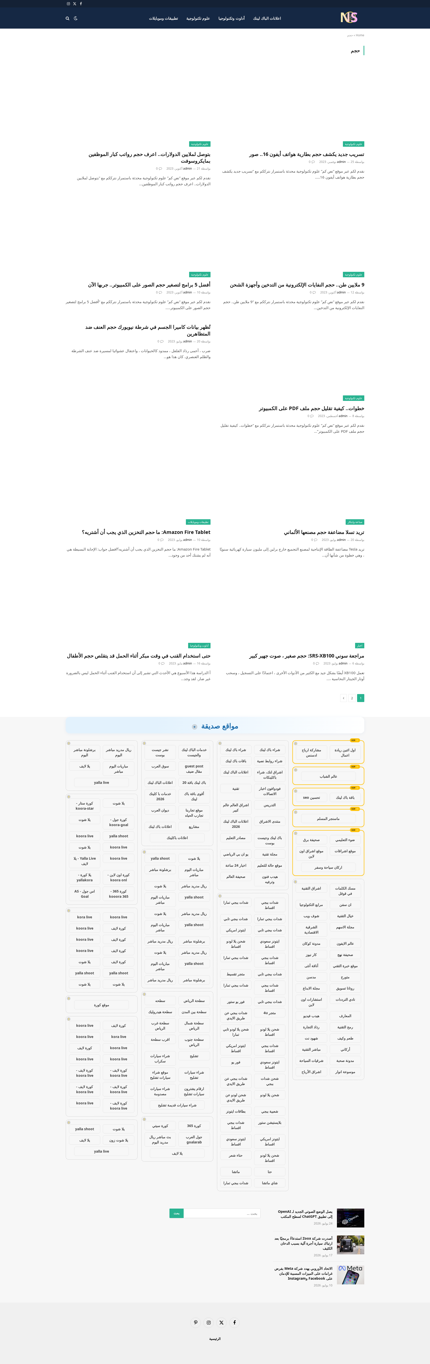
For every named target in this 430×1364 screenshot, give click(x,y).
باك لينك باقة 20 (194, 782)
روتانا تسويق (345, 988)
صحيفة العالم (235, 876)
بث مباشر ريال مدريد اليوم (160, 1139)
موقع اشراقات (345, 850)
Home (360, 35)
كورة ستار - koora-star (85, 806)
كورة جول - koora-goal (118, 822)
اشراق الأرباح (311, 1071)
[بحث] (68, 18)
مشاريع (194, 826)
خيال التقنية (345, 915)
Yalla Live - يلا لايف (85, 861)
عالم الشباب (328, 776)
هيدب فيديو (311, 1015)
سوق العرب (160, 766)
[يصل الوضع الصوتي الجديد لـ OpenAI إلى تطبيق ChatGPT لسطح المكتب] (350, 1218)
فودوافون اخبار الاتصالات (270, 791)
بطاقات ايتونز (236, 1111)
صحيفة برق (311, 839)
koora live (84, 836)
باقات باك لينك (235, 760)
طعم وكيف (345, 1038)
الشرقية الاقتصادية (311, 930)
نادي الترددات (345, 999)
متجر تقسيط (236, 974)
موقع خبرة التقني (345, 965)
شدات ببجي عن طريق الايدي (235, 1015)
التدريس (270, 804)
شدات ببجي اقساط (269, 905)
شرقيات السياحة (311, 1060)
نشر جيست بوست (160, 752)
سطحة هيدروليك (160, 1011)
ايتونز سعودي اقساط (269, 944)
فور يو (235, 1062)
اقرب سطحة (160, 1039)
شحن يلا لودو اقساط (235, 944)
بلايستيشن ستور (269, 1122)
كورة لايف (118, 928)
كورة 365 (194, 1125)
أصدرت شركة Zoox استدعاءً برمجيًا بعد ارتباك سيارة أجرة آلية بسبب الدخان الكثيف (303, 1243)
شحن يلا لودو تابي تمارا (236, 1032)
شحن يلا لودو (269, 1094)
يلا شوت (194, 858)
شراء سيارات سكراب (160, 1058)
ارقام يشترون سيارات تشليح (194, 1091)
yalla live (101, 782)
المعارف (345, 1015)
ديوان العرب (160, 810)
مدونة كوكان (311, 943)
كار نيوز (311, 954)
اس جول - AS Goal (84, 894)
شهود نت (311, 1038)
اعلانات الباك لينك (267, 18)
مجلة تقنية (269, 854)
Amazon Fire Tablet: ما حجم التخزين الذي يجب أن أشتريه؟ (146, 532)
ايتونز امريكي (236, 930)
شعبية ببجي (269, 1111)
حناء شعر (236, 1155)
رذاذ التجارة (311, 1027)
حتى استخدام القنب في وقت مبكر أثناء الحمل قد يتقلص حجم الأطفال (139, 655)
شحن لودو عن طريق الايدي (235, 1097)
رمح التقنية (345, 1027)
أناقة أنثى (311, 965)
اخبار (359, 645)
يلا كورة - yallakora (85, 877)
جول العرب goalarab (194, 1139)
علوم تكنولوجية (198, 18)
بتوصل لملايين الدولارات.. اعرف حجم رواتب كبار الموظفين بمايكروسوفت (150, 157)
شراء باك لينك (270, 749)
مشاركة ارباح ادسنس (311, 752)
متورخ (345, 977)
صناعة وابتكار (355, 522)
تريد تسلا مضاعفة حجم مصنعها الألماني (324, 532)
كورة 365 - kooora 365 (118, 894)
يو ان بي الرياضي (235, 854)
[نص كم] (350, 18)
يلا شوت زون (118, 1140)
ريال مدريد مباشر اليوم (118, 752)
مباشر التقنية (311, 1049)
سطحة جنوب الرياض (194, 1042)
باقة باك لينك (345, 797)
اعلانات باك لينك (160, 826)
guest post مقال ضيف (194, 769)
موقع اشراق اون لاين (311, 853)
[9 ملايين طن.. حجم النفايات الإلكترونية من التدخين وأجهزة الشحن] (291, 236)
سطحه (160, 1000)
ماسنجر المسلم (328, 818)
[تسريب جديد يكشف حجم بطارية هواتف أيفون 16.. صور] (291, 105)
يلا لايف (177, 1153)
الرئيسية (215, 1338)
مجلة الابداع (311, 988)
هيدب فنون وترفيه (270, 879)
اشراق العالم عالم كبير (236, 807)
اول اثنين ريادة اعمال (345, 752)
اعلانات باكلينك (177, 837)
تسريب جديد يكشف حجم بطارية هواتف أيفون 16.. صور (306, 154)
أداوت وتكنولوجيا (231, 18)
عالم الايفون (345, 943)
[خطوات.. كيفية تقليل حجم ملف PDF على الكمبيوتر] (291, 360)
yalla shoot (160, 858)
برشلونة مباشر (160, 869)
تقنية (235, 788)
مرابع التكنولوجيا (311, 904)
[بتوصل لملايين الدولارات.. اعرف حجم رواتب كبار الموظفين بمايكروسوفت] (138, 105)
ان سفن (345, 904)
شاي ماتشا (270, 1182)
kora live (84, 917)
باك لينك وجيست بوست (270, 840)
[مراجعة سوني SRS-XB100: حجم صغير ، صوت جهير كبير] (291, 607)
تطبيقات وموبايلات (163, 18)
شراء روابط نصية (269, 760)
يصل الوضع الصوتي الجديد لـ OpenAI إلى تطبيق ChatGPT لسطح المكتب (305, 1214)
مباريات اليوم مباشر (194, 872)
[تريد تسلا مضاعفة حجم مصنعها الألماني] (291, 483)
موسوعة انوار (345, 1071)
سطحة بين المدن (194, 1011)
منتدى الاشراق (269, 821)
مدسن (311, 977)
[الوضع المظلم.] (76, 18)
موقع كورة (101, 1004)
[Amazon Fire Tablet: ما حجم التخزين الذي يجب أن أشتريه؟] (138, 483)
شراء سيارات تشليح (194, 1075)
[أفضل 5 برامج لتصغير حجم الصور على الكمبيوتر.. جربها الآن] (138, 236)
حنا (270, 1171)
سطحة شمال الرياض (194, 1026)
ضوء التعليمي (345, 839)
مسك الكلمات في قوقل (345, 891)
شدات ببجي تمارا (235, 902)
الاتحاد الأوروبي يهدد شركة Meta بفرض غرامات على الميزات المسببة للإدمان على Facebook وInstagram (303, 1273)
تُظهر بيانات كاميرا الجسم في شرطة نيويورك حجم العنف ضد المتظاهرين (148, 330)
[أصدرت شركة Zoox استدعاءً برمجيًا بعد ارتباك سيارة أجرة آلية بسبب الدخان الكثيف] (350, 1244)
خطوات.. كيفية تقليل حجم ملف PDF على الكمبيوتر (311, 408)
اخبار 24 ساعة (235, 865)
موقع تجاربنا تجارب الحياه (194, 813)
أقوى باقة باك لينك (194, 796)
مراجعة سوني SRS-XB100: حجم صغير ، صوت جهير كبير (306, 655)
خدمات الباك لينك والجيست (194, 752)
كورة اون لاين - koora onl (119, 877)
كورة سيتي (160, 1125)
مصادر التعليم (236, 837)
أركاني (345, 1049)
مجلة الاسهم (345, 927)
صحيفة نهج (345, 954)
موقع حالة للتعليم (269, 865)
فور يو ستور (236, 1001)
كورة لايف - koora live (118, 1073)
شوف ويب (311, 915)
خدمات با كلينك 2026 (160, 796)
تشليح (194, 1055)
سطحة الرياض (194, 1000)
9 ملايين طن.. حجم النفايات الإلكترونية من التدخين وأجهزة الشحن (297, 284)
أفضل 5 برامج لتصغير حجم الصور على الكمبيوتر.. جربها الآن (149, 284)
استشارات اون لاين (311, 1002)
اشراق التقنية (311, 888)
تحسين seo (311, 797)
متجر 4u (270, 1012)
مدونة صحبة (345, 1060)
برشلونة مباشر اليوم (85, 752)
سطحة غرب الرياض (160, 1026)
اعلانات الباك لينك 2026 (235, 824)
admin (341, 162)
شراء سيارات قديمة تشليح (177, 1105)
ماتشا (236, 1171)
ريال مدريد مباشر (194, 886)
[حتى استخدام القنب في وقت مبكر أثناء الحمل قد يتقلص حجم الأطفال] (138, 607)
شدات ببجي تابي (236, 918)
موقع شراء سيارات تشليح (160, 1075)
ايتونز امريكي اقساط (236, 1048)
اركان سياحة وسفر (328, 867)
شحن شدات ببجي (270, 1081)
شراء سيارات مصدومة (160, 1091)
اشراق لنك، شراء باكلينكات (270, 775)
